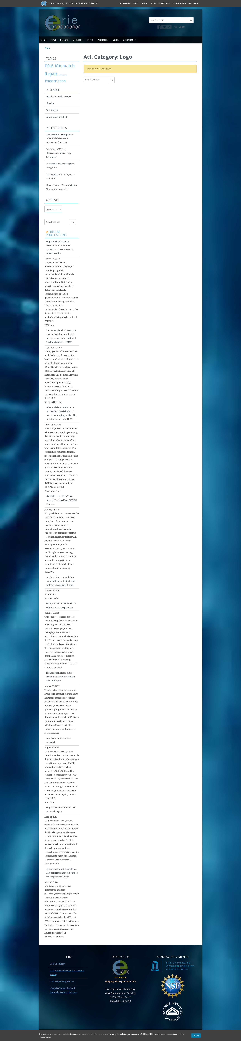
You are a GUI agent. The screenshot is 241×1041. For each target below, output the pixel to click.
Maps (153, 3)
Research (64, 39)
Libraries (144, 3)
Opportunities (129, 39)
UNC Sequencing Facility (62, 981)
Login (181, 26)
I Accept (196, 1035)
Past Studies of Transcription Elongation (60, 166)
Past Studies (52, 110)
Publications (103, 39)
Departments (163, 3)
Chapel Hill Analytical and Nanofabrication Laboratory (64, 990)
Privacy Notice (45, 1037)
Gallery (116, 39)
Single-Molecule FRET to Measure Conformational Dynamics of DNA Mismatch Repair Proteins (59, 247)
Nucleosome (62, 75)
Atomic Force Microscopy (58, 96)
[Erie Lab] (62, 22)
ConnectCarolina (179, 3)
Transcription (55, 81)
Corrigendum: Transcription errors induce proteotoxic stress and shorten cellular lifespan (61, 581)
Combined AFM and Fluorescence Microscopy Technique (58, 153)
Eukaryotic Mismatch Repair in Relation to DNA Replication (61, 605)
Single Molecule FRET (56, 117)
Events (135, 3)
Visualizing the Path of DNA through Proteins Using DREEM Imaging (61, 500)
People (90, 39)
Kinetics (50, 103)
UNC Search (193, 3)
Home (44, 39)
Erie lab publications (56, 233)
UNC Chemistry (57, 964)
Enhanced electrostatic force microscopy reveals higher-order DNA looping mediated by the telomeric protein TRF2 (61, 413)
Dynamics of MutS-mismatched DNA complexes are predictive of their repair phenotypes (62, 873)
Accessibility (125, 3)
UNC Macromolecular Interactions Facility (67, 972)
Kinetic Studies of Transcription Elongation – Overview (61, 187)
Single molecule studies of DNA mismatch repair (61, 809)
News (53, 39)
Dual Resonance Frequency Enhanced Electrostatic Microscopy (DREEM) (59, 138)
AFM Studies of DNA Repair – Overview (60, 176)
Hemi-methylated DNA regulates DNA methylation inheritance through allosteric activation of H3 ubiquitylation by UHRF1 (61, 336)
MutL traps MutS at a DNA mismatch (58, 740)
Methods (77, 39)
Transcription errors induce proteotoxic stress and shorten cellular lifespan (61, 677)
